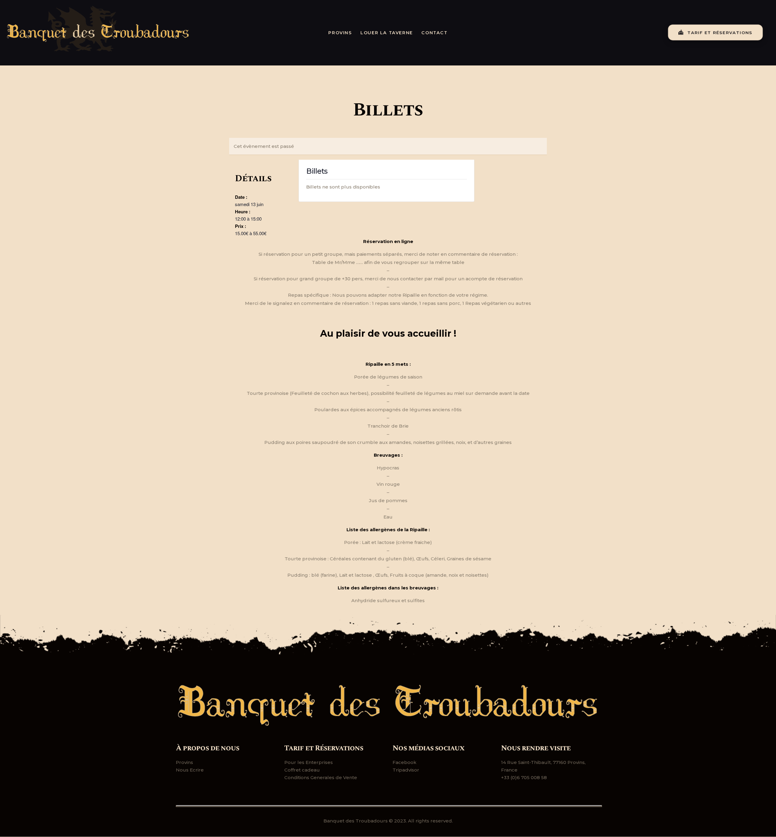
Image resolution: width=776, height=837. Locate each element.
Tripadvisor (406, 770)
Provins (184, 762)
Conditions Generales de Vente (320, 777)
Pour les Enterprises (308, 762)
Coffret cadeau (302, 770)
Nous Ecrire (190, 770)
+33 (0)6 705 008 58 (524, 777)
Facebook (404, 762)
